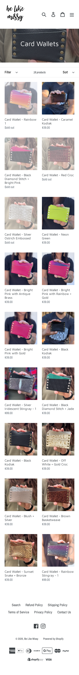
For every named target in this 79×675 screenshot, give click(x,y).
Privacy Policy (43, 612)
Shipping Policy (57, 605)
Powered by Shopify (53, 639)
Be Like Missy (31, 639)
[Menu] (71, 14)
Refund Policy (34, 605)
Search (16, 605)
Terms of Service (18, 612)
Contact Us (64, 612)
